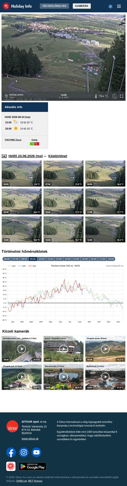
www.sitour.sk (30, 438)
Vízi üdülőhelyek (54, 6)
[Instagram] (24, 452)
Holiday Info (14, 4)
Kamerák (81, 6)
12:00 (59, 259)
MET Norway (35, 481)
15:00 (85, 259)
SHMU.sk (21, 481)
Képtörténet (57, 156)
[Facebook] (11, 452)
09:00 (33, 259)
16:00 (93, 259)
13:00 (67, 259)
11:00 (50, 259)
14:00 (76, 259)
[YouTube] (36, 452)
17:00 (102, 259)
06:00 (7, 259)
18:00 (111, 259)
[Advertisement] (88, 125)
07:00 (15, 259)
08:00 (24, 259)
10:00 (41, 259)
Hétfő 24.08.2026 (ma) (26, 156)
